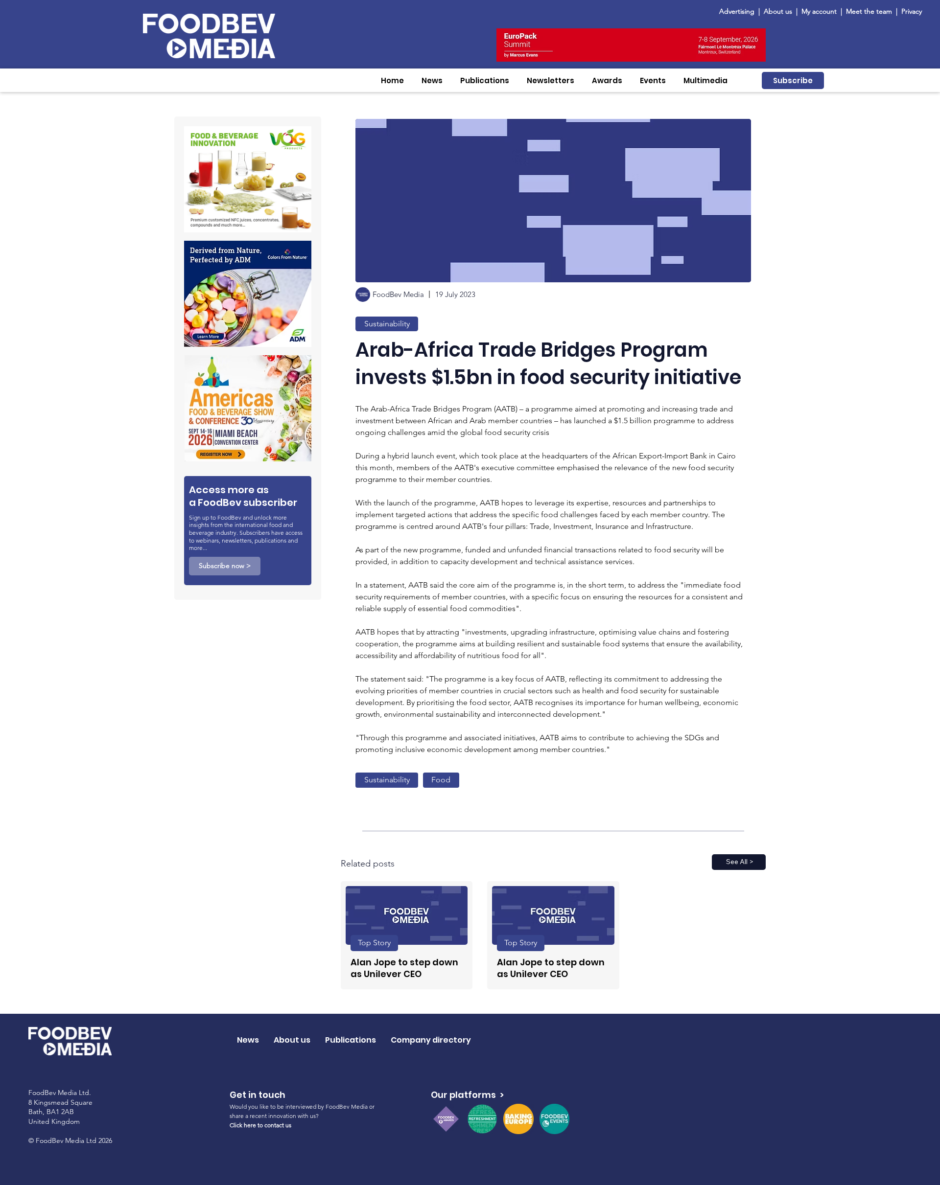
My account (819, 11)
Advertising (738, 11)
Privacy (911, 11)
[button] (432, 80)
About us (778, 11)
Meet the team (870, 11)
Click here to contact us (260, 1125)
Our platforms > (467, 1095)
